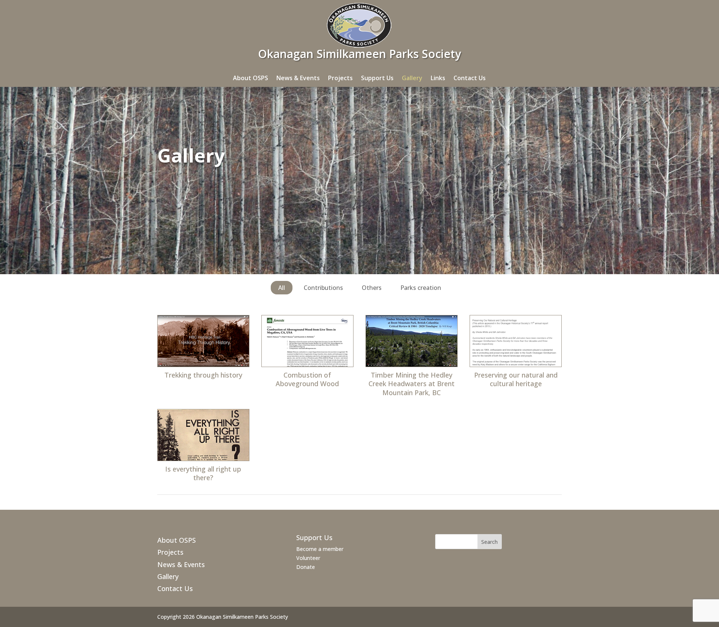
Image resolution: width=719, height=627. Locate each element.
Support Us (377, 78)
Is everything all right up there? (203, 473)
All (281, 288)
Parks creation (420, 288)
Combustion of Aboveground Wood (307, 379)
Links (438, 78)
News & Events (298, 78)
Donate (305, 566)
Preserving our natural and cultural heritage (516, 379)
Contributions (323, 288)
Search (489, 541)
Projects (340, 78)
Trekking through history (203, 374)
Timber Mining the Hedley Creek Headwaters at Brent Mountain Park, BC (411, 383)
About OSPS (250, 78)
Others (372, 288)
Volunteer (308, 557)
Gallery (412, 78)
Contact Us (469, 78)
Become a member (319, 548)
